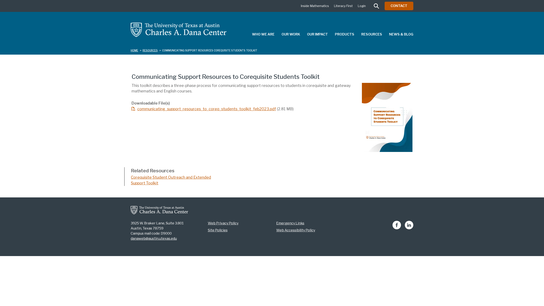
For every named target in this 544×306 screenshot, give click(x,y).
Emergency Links (290, 223)
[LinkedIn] (409, 228)
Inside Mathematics (315, 6)
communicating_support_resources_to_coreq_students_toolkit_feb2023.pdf (206, 109)
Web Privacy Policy (223, 223)
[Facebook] (396, 228)
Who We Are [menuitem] (263, 34)
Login (362, 6)
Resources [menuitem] (371, 34)
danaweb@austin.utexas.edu (154, 239)
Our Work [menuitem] (291, 34)
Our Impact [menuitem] (317, 34)
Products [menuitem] (344, 34)
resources (150, 50)
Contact (399, 6)
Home (134, 50)
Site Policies (218, 230)
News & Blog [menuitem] (401, 34)
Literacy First (343, 6)
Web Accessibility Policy (295, 230)
